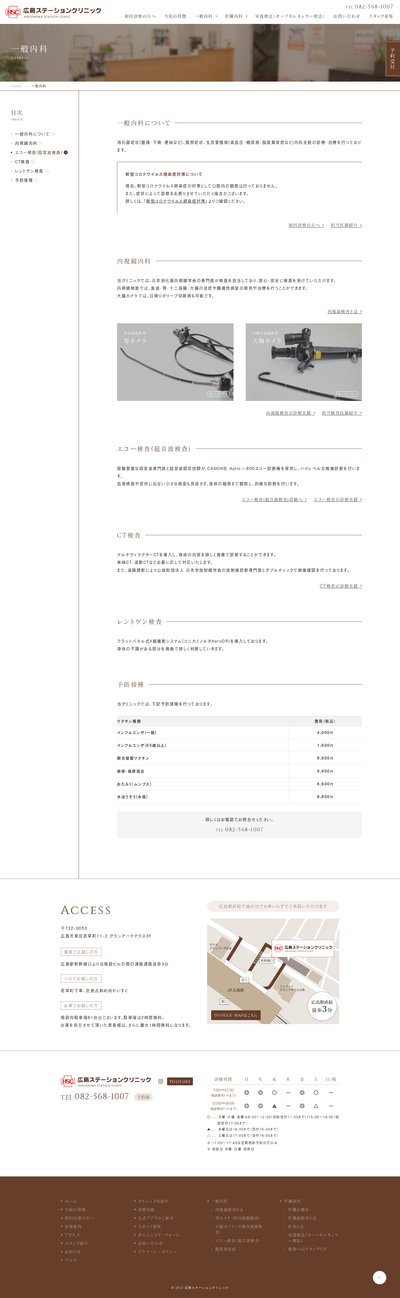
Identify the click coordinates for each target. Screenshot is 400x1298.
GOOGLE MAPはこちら (236, 1015)
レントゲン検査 (29, 170)
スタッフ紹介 (76, 1243)
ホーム (71, 1201)
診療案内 (73, 1226)
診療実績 (146, 1209)
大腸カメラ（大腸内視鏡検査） (239, 1229)
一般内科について (32, 133)
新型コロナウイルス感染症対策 (175, 201)
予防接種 (24, 180)
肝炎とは (296, 1226)
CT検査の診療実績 (339, 585)
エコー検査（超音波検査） (238, 1240)
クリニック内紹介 (153, 1201)
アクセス (72, 1234)
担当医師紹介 (344, 224)
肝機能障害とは (302, 1218)
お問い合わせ (346, 16)
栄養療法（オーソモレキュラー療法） (290, 16)
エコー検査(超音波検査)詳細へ (272, 499)
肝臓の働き (298, 1209)
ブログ (71, 1260)
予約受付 (392, 59)
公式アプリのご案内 (156, 1218)
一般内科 (204, 16)
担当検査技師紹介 (340, 412)
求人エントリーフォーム (159, 1234)
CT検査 (22, 161)
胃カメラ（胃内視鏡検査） (238, 1218)
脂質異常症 (225, 1249)
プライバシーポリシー (157, 1251)
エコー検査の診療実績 (335, 499)
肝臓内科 (234, 16)
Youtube (180, 1082)
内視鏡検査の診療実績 (288, 412)
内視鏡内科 (26, 143)
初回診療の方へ (140, 16)
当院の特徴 (175, 16)
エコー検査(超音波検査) (38, 152)
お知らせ (73, 1251)
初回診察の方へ (304, 224)
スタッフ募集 (380, 16)
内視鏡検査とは (343, 311)
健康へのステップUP (307, 1249)
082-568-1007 (369, 7)
